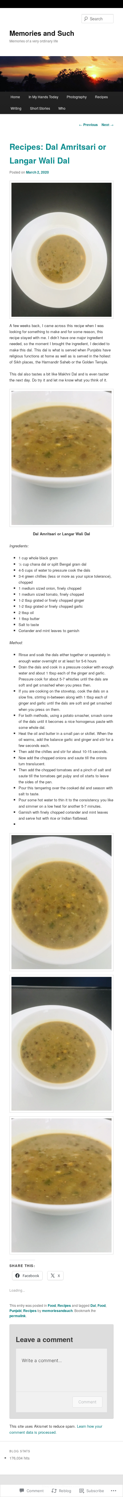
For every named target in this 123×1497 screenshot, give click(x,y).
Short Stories (40, 108)
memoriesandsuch (57, 1310)
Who (62, 108)
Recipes (101, 96)
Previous (88, 124)
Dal (93, 1305)
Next (108, 124)
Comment (87, 1401)
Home (15, 96)
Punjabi (15, 1310)
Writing (16, 108)
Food (52, 1305)
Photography (77, 96)
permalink (17, 1315)
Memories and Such (41, 33)
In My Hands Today (43, 96)
